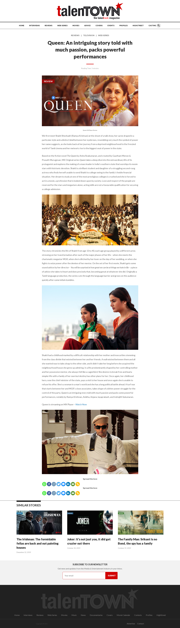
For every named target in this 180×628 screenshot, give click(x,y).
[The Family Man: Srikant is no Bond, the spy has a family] (140, 523)
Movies (75, 26)
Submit (112, 575)
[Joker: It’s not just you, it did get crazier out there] (90, 523)
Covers (99, 26)
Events (111, 26)
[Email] (73, 484)
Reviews (48, 26)
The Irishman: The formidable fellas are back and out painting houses (38, 543)
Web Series (62, 26)
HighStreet (138, 26)
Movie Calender (123, 615)
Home (21, 26)
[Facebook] (49, 484)
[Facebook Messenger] (63, 484)
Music (74, 615)
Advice (87, 26)
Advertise (131, 623)
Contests (138, 615)
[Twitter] (58, 484)
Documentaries (96, 615)
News (83, 615)
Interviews (34, 26)
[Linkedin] (68, 484)
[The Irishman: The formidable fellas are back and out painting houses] (39, 523)
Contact (140, 623)
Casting (152, 26)
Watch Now (81, 404)
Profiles (123, 26)
